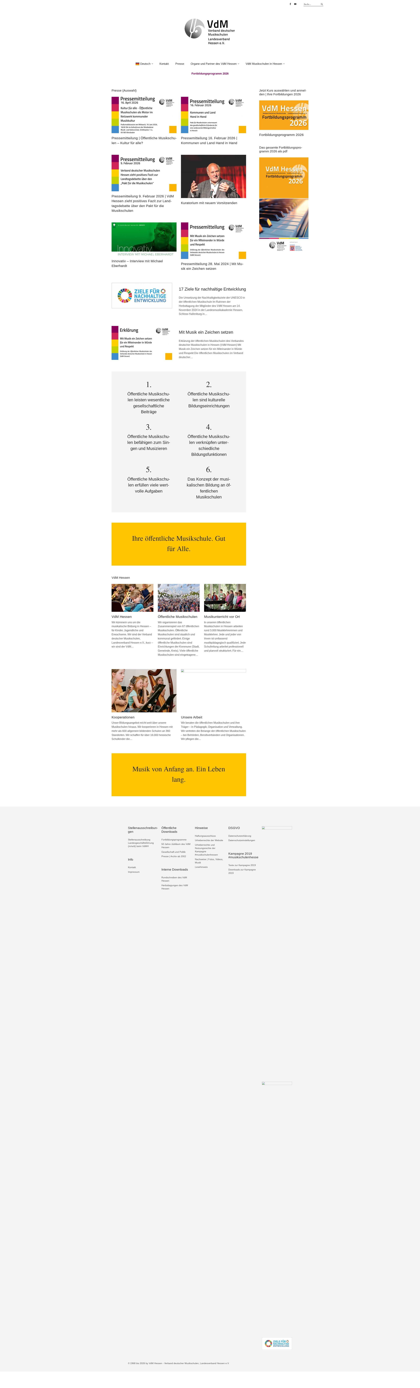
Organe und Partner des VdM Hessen (214, 63)
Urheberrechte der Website (209, 840)
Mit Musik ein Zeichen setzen (206, 332)
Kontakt (164, 63)
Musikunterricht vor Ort (222, 616)
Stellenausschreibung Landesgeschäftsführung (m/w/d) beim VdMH (141, 843)
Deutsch (145, 63)
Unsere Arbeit (191, 717)
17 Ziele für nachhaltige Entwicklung (212, 289)
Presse (179, 63)
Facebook (290, 4)
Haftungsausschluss (205, 836)
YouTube (295, 4)
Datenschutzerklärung (239, 836)
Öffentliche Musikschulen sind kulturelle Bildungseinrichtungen (209, 399)
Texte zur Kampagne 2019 (242, 865)
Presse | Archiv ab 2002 (173, 856)
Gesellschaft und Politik (173, 852)
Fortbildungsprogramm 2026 (281, 135)
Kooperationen (123, 717)
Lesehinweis (201, 867)
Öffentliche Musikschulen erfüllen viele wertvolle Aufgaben (148, 485)
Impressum (134, 872)
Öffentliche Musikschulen (177, 616)
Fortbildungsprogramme (174, 839)
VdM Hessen (122, 616)
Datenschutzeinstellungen (241, 840)
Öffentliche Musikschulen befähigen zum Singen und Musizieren (148, 442)
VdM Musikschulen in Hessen (264, 63)
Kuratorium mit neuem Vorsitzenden (209, 203)
